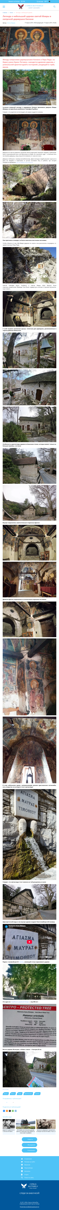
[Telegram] (15, 1111)
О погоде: (40, 1)
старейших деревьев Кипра (20, 1002)
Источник (6, 1089)
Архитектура (28, 1093)
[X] (10, 1111)
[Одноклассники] (7, 1111)
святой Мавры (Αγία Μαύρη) (24, 162)
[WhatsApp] (12, 1111)
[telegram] (31, 1197)
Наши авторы (28, 1168)
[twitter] (28, 1197)
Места (13, 1093)
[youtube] (38, 1197)
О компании (28, 1159)
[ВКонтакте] (4, 1111)
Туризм (37, 1093)
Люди (19, 1093)
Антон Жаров (11, 23)
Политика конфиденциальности (29, 1207)
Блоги (11, 12)
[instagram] (24, 1197)
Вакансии (27, 1165)
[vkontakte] (35, 1197)
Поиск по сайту (29, 1177)
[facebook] (21, 1197)
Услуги (26, 1174)
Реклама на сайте (29, 1162)
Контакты (27, 1171)
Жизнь (6, 1093)
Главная (5, 12)
